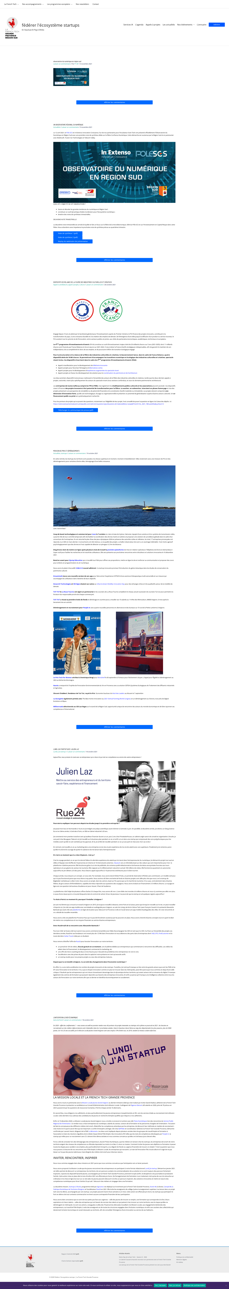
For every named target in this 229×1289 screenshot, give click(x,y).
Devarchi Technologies (62, 584)
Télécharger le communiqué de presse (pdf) (75, 410)
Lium (94, 534)
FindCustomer (164, 933)
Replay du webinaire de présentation (73, 241)
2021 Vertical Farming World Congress (117, 699)
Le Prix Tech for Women (62, 677)
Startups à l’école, (75, 1187)
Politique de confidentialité (194, 1285)
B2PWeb (122, 1129)
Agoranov (100, 1187)
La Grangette (58, 699)
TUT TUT (56, 592)
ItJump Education (76, 560)
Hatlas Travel (68, 936)
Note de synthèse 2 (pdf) (68, 237)
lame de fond (58, 1020)
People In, (166, 1134)
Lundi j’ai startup (151, 1168)
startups (64, 453)
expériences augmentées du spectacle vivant (103, 370)
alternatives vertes (95, 368)
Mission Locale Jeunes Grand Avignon (95, 1103)
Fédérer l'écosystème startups (50, 25)
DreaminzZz (58, 576)
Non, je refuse (174, 1285)
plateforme (77, 910)
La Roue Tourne (68, 592)
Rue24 (78, 941)
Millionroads (58, 706)
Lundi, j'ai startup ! (59, 752)
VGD (153, 933)
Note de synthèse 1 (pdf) (68, 233)
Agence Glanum (136, 1105)
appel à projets (73, 285)
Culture (82, 285)
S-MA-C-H (79, 568)
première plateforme (115, 550)
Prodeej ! (138, 1274)
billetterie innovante (100, 365)
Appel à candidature (60, 285)
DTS (156, 933)
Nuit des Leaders (119, 693)
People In (86, 608)
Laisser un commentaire (61, 64)
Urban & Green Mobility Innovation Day (111, 584)
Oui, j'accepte (160, 1285)
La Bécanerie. (93, 1131)
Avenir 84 (153, 1187)
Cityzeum (117, 863)
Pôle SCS (69, 133)
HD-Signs (76, 584)
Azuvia (55, 685)
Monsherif (101, 677)
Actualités (56, 127)
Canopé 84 (167, 1187)
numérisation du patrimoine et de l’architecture (120, 373)
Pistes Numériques (140, 1121)
